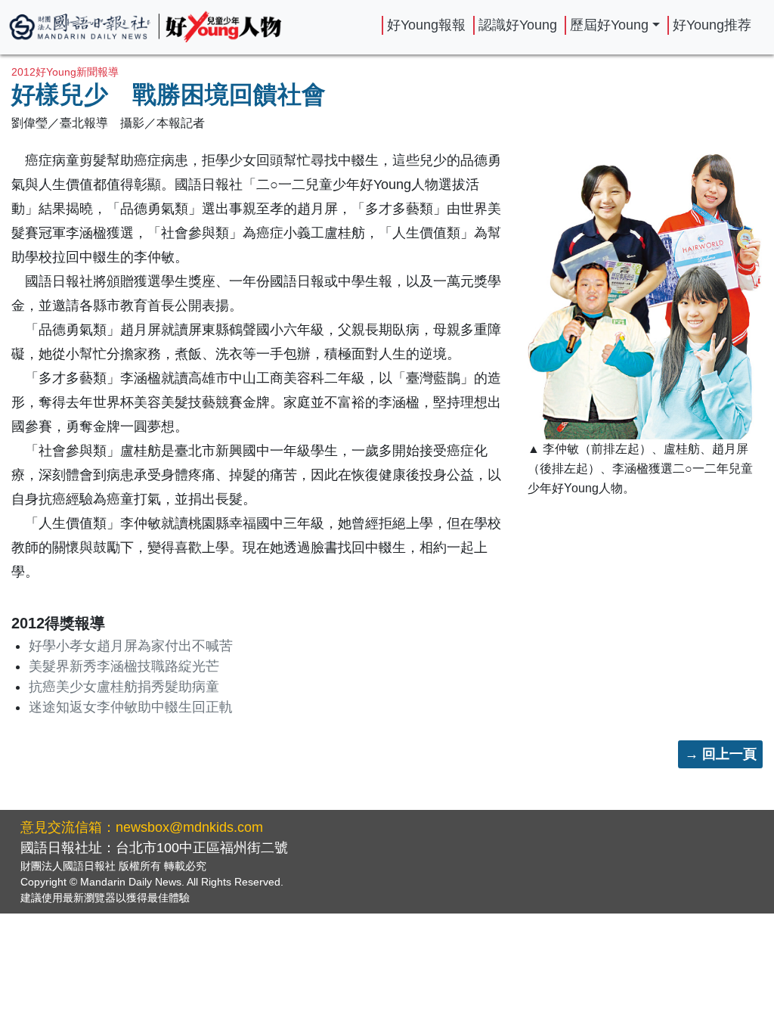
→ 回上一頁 (721, 754)
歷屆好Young (609, 25)
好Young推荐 (712, 25)
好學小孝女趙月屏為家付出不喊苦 (131, 645)
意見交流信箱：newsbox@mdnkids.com (141, 827)
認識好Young (517, 25)
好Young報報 (426, 25)
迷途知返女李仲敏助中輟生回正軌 (131, 707)
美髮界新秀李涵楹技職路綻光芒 (124, 666)
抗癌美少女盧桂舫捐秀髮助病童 (124, 686)
